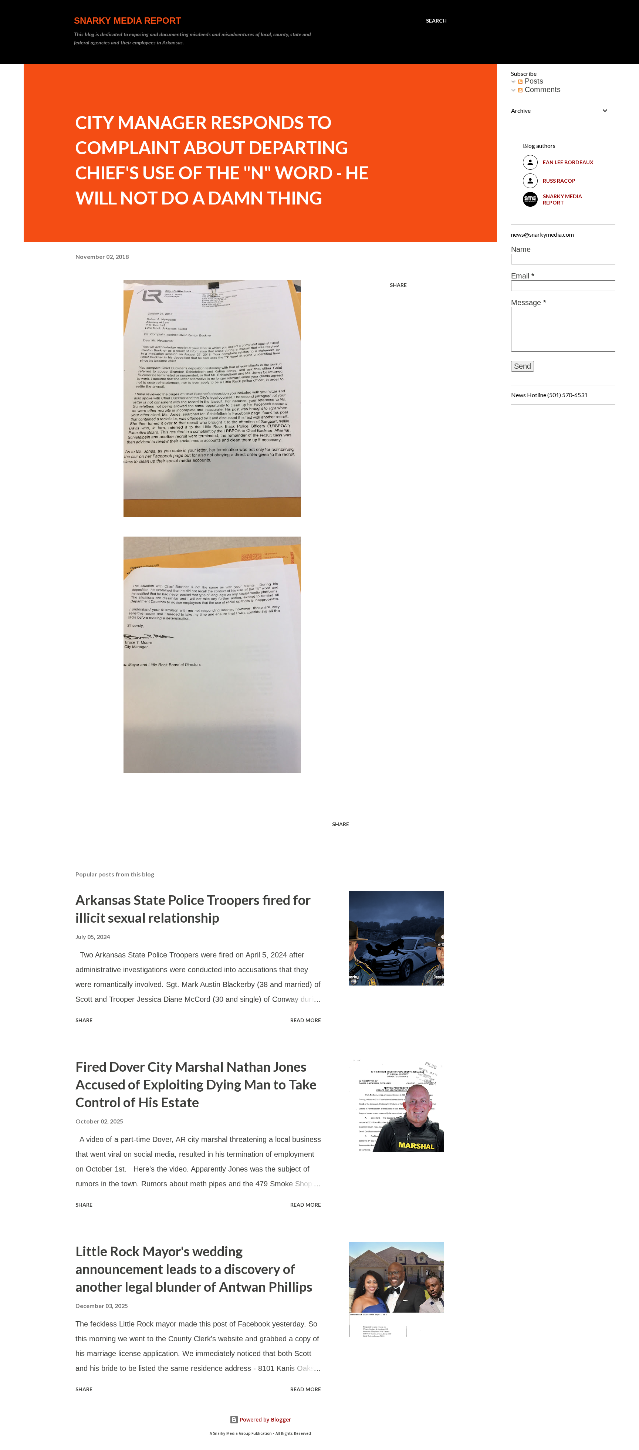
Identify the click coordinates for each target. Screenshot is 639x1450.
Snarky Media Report (127, 21)
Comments (542, 89)
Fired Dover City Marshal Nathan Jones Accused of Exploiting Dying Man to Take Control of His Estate (196, 1084)
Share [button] (398, 285)
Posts (533, 81)
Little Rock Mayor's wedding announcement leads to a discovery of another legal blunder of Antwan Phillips (193, 1269)
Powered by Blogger (265, 1419)
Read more (305, 1020)
